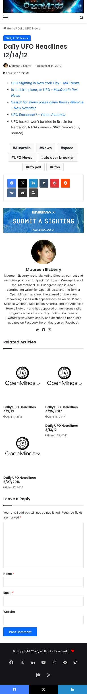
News (47, 148)
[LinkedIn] (33, 183)
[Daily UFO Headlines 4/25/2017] (64, 378)
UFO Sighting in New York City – (45, 83)
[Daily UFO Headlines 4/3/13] (22, 378)
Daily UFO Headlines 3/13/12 (61, 427)
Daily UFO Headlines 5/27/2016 (19, 479)
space (68, 148)
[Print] (33, 192)
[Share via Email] (22, 192)
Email (8, 592)
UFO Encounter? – (38, 115)
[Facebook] (11, 183)
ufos (56, 167)
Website (9, 611)
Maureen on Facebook (63, 322)
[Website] (37, 329)
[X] (22, 183)
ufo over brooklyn (59, 157)
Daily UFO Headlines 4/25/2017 (61, 409)
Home (10, 28)
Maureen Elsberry (20, 65)
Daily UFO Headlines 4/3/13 (19, 409)
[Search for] (81, 17)
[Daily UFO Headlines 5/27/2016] (22, 448)
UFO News (23, 157)
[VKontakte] (11, 192)
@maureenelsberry (31, 318)
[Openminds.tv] (43, 6)
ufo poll (34, 167)
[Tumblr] (43, 183)
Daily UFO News (29, 28)
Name (8, 573)
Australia (23, 148)
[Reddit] (65, 183)
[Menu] (5, 17)
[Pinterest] (54, 183)
